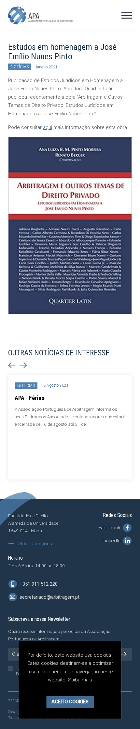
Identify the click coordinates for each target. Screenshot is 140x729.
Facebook (110, 528)
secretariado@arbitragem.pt (48, 597)
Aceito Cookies (70, 702)
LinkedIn (112, 541)
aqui (47, 127)
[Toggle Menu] (126, 15)
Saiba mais (80, 680)
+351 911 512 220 (38, 584)
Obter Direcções (35, 544)
